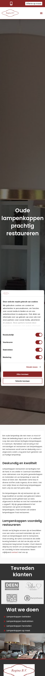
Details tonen (32, 367)
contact (14, 552)
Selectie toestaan (22, 381)
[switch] (38, 342)
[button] (41, 13)
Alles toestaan (22, 374)
